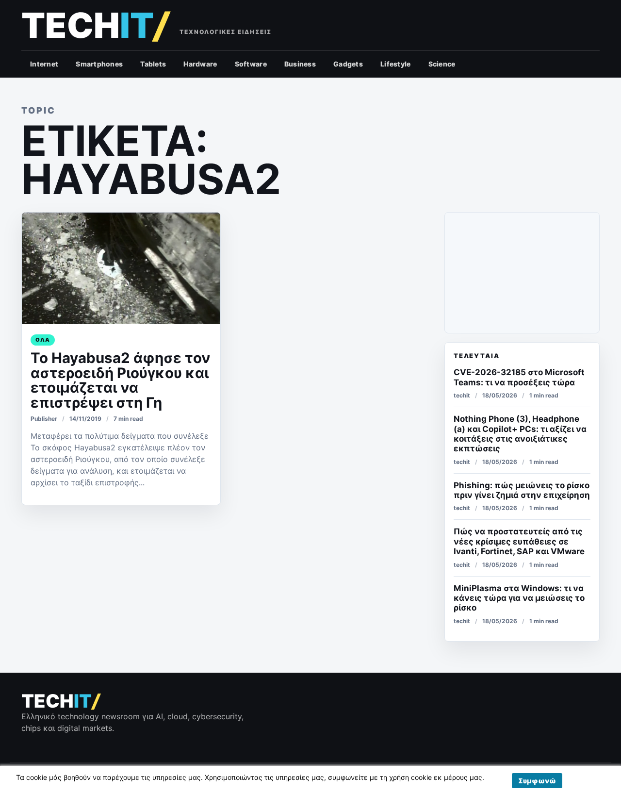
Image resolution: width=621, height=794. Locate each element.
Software (251, 64)
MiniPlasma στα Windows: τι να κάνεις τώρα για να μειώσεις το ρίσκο (519, 598)
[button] (537, 780)
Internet (44, 64)
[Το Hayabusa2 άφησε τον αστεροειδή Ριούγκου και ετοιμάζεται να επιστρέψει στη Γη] (121, 268)
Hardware (200, 64)
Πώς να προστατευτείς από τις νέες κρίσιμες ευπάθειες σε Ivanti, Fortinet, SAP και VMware (519, 541)
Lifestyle (395, 64)
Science (442, 64)
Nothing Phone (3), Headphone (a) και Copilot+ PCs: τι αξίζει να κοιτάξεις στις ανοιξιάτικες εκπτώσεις (520, 433)
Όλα (42, 339)
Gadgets (348, 64)
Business (300, 64)
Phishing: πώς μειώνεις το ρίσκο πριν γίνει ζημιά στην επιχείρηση (522, 490)
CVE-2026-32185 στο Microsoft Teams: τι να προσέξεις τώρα (519, 377)
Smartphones (99, 64)
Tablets (153, 64)
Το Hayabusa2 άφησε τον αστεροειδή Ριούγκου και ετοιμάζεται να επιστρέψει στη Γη (121, 380)
